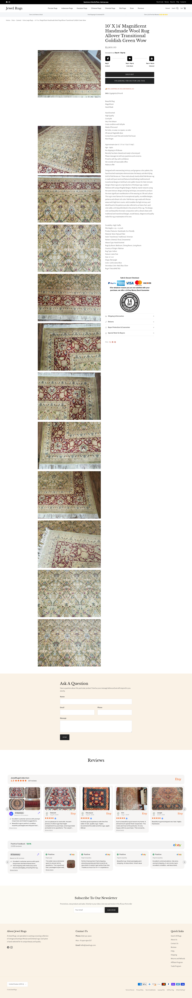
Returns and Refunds (178, 959)
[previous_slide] (8, 809)
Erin (122, 813)
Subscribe (111, 910)
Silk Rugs (122, 8)
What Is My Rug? (180, 990)
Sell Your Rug (170, 990)
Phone (100, 707)
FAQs (177, 2)
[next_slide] (184, 809)
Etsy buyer (89, 813)
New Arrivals (159, 2)
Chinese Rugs (96, 8)
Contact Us (183, 2)
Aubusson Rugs (67, 8)
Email (62, 707)
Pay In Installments (151, 990)
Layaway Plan (161, 990)
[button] (13, 828)
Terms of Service (130, 990)
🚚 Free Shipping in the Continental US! (119, 89)
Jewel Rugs (14, 989)
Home (8, 20)
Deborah (53, 813)
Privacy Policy (139, 990)
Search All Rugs (176, 936)
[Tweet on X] (110, 342)
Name (62, 697)
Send (65, 737)
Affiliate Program (177, 962)
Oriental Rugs (110, 8)
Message (63, 718)
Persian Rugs (52, 8)
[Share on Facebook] (112, 342)
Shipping (174, 955)
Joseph (159, 813)
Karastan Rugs (82, 8)
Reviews (167, 2)
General (18, 20)
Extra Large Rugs (28, 20)
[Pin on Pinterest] (115, 342)
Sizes (132, 8)
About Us (172, 2)
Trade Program (176, 966)
